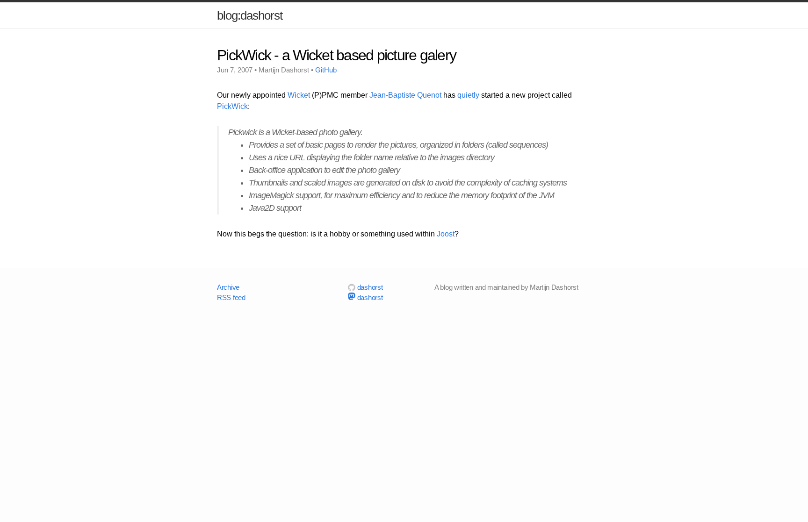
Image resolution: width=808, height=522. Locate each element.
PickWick (232, 106)
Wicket (299, 95)
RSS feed (231, 297)
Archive (228, 287)
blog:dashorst (249, 15)
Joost (445, 234)
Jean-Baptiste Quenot (405, 95)
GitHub (326, 70)
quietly (468, 95)
